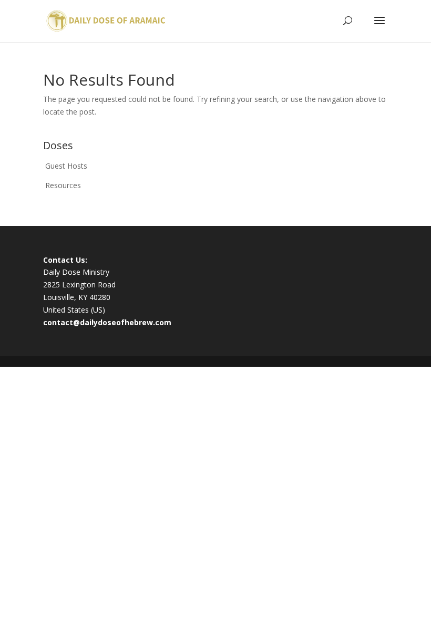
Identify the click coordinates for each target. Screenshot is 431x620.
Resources (63, 185)
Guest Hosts (66, 166)
